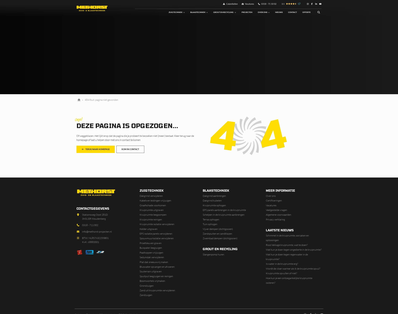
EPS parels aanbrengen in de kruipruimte (224, 210)
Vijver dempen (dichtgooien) (218, 229)
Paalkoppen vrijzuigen (151, 252)
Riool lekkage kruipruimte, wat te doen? (287, 245)
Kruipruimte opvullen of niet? (281, 273)
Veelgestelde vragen (276, 210)
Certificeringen (274, 200)
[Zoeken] (319, 12)
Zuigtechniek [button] (175, 12)
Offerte (306, 12)
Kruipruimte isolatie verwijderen (157, 224)
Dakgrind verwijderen (151, 195)
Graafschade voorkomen (153, 205)
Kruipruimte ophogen (214, 205)
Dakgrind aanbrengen (214, 195)
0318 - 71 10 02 (268, 4)
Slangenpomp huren (213, 254)
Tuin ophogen (210, 224)
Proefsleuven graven (151, 243)
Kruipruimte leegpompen (153, 214)
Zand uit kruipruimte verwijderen (157, 290)
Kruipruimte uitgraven (152, 210)
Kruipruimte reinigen (151, 219)
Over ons (271, 195)
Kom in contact (130, 149)
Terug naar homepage (97, 149)
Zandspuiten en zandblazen (217, 233)
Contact (292, 12)
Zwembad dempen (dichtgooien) (220, 238)
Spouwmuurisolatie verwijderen (157, 238)
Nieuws (279, 12)
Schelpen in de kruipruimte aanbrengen (223, 214)
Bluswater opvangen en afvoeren (157, 266)
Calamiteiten (232, 4)
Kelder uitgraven (148, 229)
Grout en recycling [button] (223, 12)
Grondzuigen (147, 285)
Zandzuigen (146, 295)
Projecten (247, 12)
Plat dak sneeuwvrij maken (154, 262)
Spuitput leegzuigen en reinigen (156, 276)
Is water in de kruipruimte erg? (282, 263)
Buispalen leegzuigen (151, 247)
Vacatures (249, 4)
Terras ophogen (211, 219)
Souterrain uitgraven (151, 271)
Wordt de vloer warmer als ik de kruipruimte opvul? (293, 268)
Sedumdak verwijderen (152, 257)
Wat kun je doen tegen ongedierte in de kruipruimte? (294, 249)
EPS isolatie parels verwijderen (156, 233)
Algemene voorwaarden (278, 214)
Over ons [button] (262, 12)
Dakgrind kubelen (212, 200)
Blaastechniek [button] (197, 12)
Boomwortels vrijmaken (152, 280)
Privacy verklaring (275, 219)
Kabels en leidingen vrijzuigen (155, 200)
